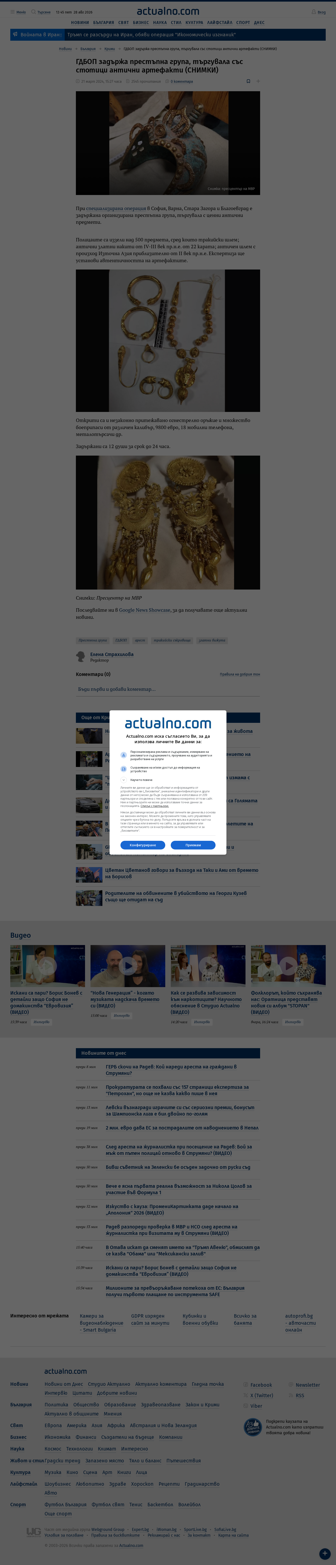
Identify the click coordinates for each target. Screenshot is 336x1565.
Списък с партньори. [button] (155, 806)
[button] (168, 780)
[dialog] (168, 782)
